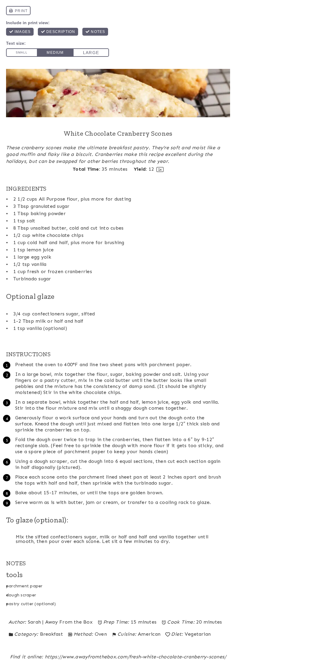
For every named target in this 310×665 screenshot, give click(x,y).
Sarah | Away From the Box (60, 622)
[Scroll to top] (297, 643)
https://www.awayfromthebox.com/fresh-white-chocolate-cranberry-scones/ (135, 657)
